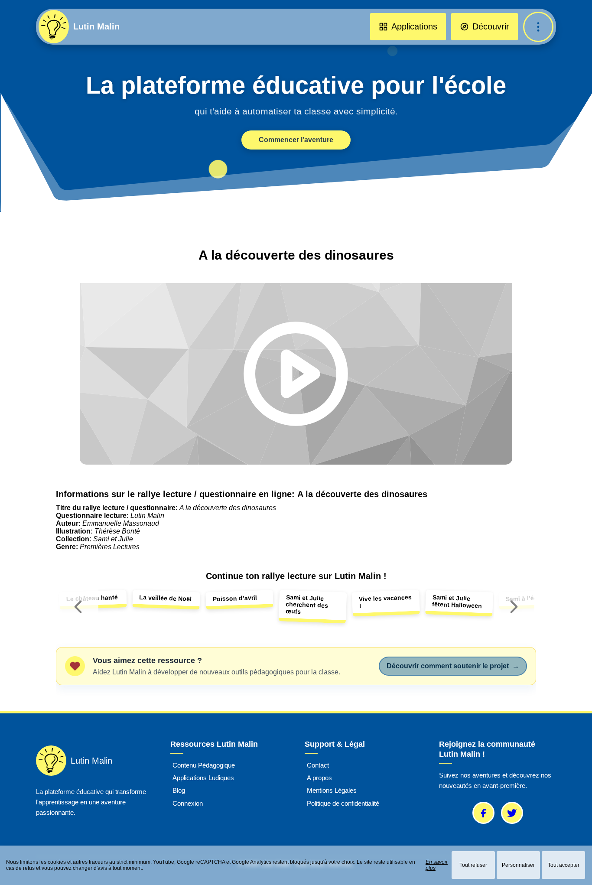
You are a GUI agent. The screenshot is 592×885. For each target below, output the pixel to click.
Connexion (187, 803)
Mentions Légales (332, 790)
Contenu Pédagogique (203, 765)
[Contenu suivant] (514, 607)
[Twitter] (512, 813)
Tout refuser (473, 865)
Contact (318, 765)
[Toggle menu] (538, 27)
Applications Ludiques (203, 777)
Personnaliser (518, 865)
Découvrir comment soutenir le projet (453, 666)
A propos (319, 777)
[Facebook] (483, 813)
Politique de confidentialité (343, 803)
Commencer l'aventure (296, 139)
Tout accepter (563, 865)
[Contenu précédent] (78, 607)
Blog (178, 790)
